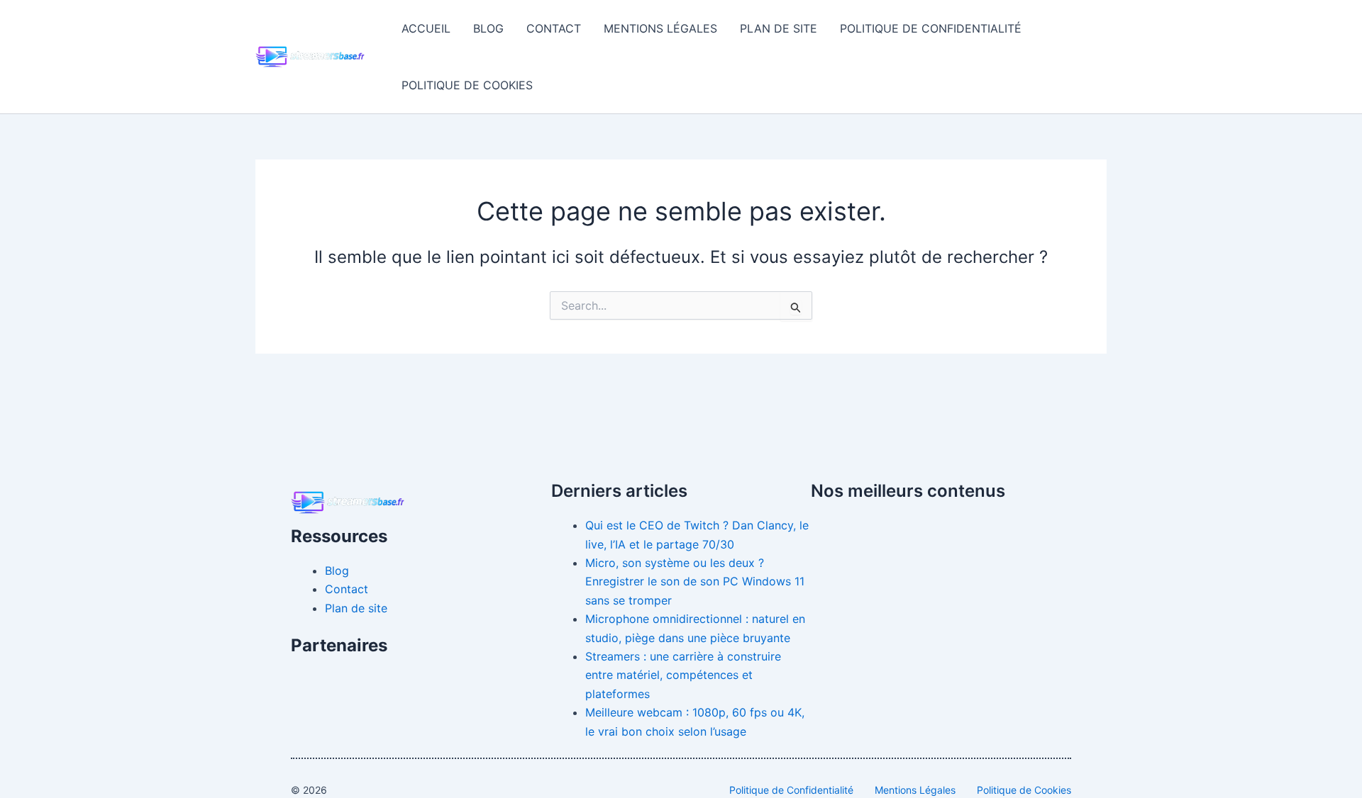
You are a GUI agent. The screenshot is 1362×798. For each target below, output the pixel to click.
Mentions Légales (660, 28)
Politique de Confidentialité (931, 28)
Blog (488, 28)
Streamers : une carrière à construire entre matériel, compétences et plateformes (683, 675)
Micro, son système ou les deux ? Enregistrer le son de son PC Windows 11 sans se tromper (694, 581)
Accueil (426, 28)
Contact (553, 28)
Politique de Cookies (467, 85)
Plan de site (778, 28)
